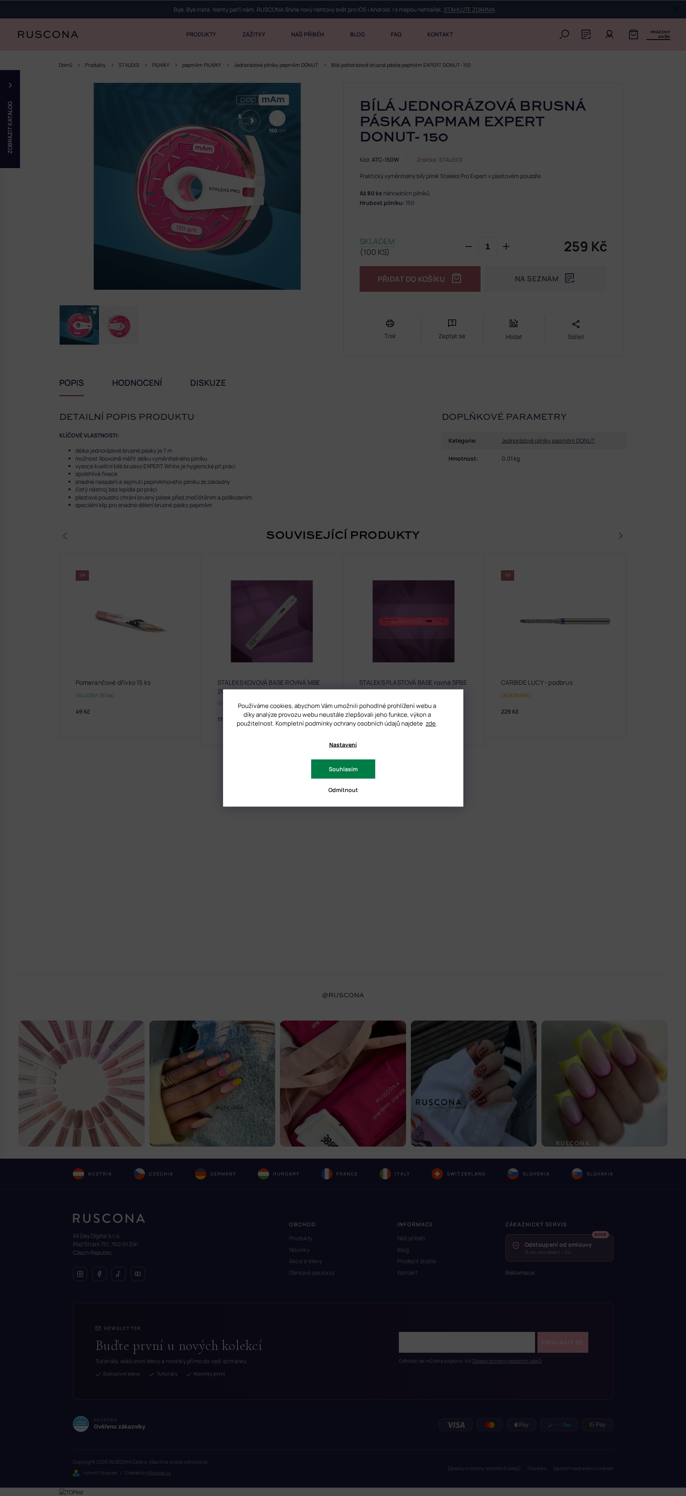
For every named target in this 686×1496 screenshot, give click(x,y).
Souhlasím (343, 769)
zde (431, 723)
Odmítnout (343, 790)
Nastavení (343, 744)
